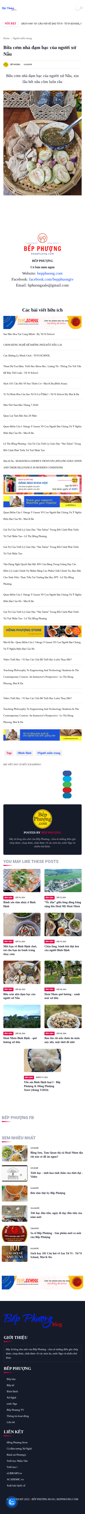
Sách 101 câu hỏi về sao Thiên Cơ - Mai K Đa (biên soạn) (35, 383)
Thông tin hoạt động (18, 1416)
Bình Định (25, 753)
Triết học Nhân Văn (17, 1460)
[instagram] (28, 1506)
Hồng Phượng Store (17, 1442)
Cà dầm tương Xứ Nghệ (19, 1448)
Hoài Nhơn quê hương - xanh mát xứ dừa (62, 996)
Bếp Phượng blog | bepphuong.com (55, 1499)
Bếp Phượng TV (15, 1409)
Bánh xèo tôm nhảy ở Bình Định (19, 904)
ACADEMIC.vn (15, 1479)
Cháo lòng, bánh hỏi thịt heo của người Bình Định (61, 948)
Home (6, 38)
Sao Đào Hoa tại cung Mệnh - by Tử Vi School (29, 334)
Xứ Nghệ (11, 1397)
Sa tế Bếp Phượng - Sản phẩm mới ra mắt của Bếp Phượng (55, 1235)
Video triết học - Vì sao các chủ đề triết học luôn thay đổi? (37, 659)
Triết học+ (12, 1467)
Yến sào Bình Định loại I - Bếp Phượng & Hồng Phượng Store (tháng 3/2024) (42, 1086)
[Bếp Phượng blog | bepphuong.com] (9, 11)
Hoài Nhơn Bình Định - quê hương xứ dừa (20, 1040)
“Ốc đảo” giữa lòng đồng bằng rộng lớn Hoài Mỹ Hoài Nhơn (62, 904)
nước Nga (12, 1403)
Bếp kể (10, 1385)
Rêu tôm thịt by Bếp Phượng (47, 1193)
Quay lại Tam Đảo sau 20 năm (20, 415)
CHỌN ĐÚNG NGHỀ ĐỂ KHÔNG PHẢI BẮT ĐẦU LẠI (32, 344)
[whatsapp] (67, 784)
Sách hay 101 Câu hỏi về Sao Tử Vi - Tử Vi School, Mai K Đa (40, 23)
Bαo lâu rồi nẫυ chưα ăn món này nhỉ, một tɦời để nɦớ (62, 1040)
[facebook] (67, 773)
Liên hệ (11, 1422)
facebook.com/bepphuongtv (51, 279)
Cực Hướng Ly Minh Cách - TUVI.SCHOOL (26, 355)
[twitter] (67, 779)
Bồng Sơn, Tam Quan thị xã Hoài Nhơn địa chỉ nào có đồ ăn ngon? (56, 1154)
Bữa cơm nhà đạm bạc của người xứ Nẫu (19, 996)
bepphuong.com (50, 273)
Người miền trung (22, 38)
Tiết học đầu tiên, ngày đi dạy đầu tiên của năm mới (56, 1215)
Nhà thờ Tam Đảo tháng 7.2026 (20, 404)
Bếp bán (11, 1379)
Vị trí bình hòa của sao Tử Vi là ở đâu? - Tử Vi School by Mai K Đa (41, 394)
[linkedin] (67, 795)
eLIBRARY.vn (14, 1473)
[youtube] (33, 1506)
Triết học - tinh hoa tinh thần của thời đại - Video (56, 1174)
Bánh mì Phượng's (16, 1454)
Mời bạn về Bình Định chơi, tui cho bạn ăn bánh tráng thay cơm (20, 950)
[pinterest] (67, 790)
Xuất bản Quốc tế (16, 1485)
